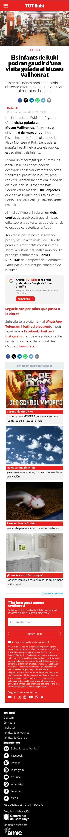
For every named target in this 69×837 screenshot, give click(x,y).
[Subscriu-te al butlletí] (10, 697)
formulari (26, 346)
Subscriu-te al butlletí (24, 748)
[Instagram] (25, 697)
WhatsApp (54, 321)
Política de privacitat (16, 732)
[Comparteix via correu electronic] (49, 100)
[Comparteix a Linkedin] (31, 100)
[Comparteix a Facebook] (20, 100)
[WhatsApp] (37, 697)
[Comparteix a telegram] (43, 100)
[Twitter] (20, 697)
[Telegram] (42, 697)
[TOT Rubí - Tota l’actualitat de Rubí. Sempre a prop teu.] (34, 4)
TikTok (14, 798)
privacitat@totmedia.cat (19, 683)
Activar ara (24, 299)
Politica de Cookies (15, 737)
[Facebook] (15, 697)
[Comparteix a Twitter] (26, 100)
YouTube (15, 777)
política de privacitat (37, 642)
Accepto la (30, 642)
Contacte (9, 722)
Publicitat (9, 727)
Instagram (13, 336)
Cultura (34, 50)
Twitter (46, 331)
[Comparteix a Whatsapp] (37, 100)
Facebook (31, 331)
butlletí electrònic (37, 326)
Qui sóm (9, 717)
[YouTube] (31, 697)
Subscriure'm (34, 634)
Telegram (12, 326)
